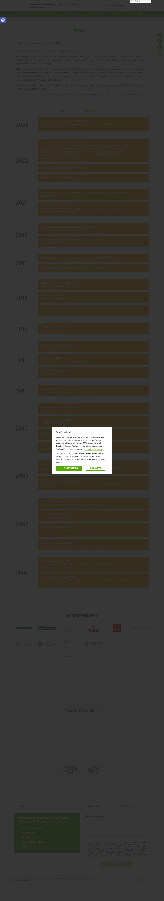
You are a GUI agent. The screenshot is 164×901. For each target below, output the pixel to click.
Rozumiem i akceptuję (68, 468)
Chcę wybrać (95, 468)
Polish (137, 1)
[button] (3, 20)
